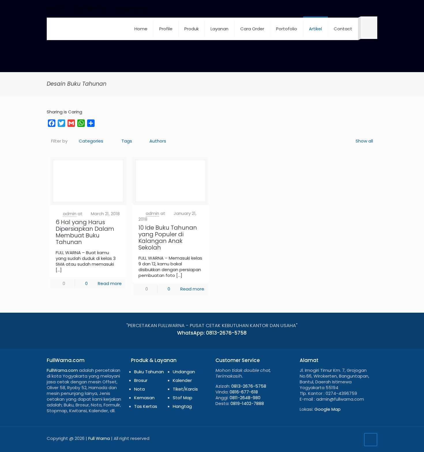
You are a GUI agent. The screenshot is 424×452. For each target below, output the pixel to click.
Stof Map (182, 398)
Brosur (140, 380)
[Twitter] (335, 9)
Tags (126, 141)
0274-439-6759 (90, 9)
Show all (364, 141)
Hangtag (182, 406)
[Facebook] (327, 9)
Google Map (327, 409)
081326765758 (131, 9)
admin (69, 214)
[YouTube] (343, 9)
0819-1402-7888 (247, 403)
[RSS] (366, 9)
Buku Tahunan (149, 372)
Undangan (184, 372)
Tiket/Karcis (185, 389)
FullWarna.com (62, 370)
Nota (139, 389)
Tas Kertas (145, 406)
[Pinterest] (351, 9)
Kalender (182, 380)
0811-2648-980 (245, 398)
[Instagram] (359, 9)
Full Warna (99, 438)
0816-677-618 (244, 392)
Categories (91, 141)
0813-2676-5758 (248, 386)
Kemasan (144, 398)
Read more (110, 283)
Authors (157, 141)
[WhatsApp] (320, 9)
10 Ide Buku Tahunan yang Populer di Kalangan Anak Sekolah (167, 238)
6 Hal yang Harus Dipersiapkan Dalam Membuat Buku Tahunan (85, 232)
